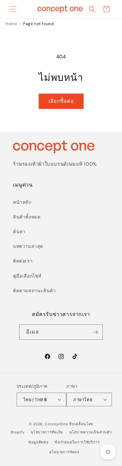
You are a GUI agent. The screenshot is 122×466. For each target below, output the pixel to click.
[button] (13, 9)
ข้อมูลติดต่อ (38, 442)
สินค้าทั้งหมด (26, 217)
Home (11, 23)
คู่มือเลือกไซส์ (27, 276)
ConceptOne (56, 424)
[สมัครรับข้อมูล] (95, 332)
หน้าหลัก (22, 202)
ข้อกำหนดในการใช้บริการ (77, 442)
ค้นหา (19, 231)
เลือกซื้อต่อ (61, 101)
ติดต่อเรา (23, 261)
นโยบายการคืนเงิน (47, 432)
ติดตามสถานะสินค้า (34, 290)
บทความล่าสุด (28, 246)
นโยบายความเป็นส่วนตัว (90, 432)
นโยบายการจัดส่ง (64, 452)
